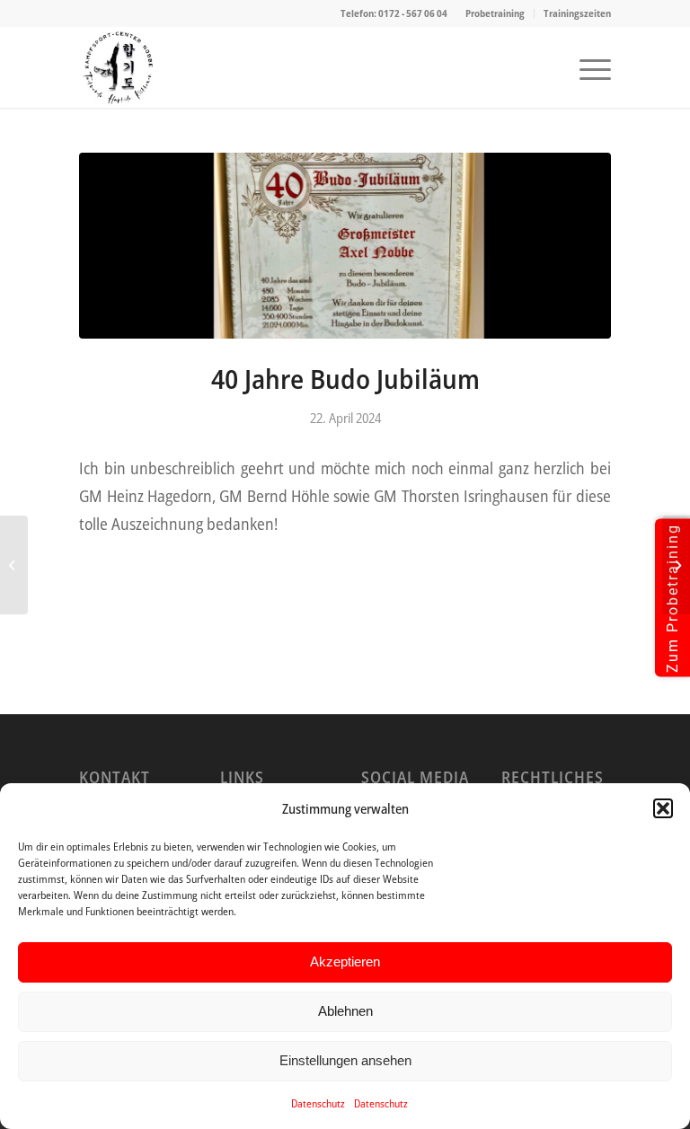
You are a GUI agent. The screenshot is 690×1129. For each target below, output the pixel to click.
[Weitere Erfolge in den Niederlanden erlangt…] (14, 565)
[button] (663, 808)
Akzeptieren (345, 961)
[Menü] (586, 67)
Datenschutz (318, 1103)
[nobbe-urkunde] (344, 246)
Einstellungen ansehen (345, 1060)
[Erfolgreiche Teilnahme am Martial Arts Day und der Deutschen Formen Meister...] (676, 565)
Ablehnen (345, 1011)
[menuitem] (495, 13)
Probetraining (495, 13)
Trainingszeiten (577, 13)
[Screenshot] (118, 67)
